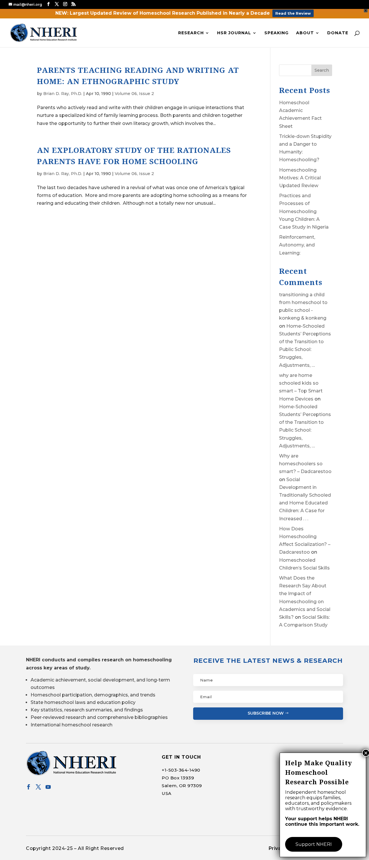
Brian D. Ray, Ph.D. (62, 93)
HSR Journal (234, 33)
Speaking (276, 33)
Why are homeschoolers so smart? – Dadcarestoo (305, 463)
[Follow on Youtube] (48, 787)
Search (322, 70)
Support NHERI (313, 844)
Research (191, 33)
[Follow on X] (38, 787)
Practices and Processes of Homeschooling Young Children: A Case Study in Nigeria (304, 211)
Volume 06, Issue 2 (134, 93)
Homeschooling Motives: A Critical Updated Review (300, 177)
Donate (337, 33)
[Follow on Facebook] (28, 787)
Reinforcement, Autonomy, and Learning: (297, 244)
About (305, 33)
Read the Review (293, 13)
